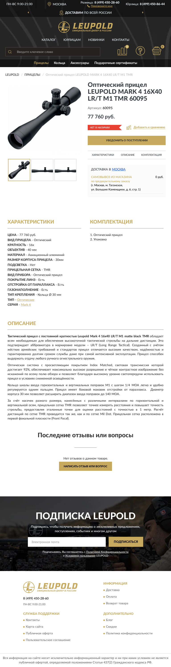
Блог (109, 620)
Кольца (59, 63)
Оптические (25, 300)
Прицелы (41, 63)
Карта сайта (34, 627)
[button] (99, 5)
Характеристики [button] (103, 155)
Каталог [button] (49, 40)
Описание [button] (127, 155)
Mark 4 (26, 304)
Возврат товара (117, 603)
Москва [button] (119, 169)
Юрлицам (72, 40)
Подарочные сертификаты (115, 63)
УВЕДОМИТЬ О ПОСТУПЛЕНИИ (127, 140)
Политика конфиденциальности (129, 633)
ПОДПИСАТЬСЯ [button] (126, 541)
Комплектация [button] (151, 155)
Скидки (111, 627)
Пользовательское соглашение (48, 640)
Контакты (120, 40)
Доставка (113, 590)
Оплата (111, 596)
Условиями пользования (80, 555)
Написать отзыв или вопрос (85, 466)
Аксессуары (80, 63)
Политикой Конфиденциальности (107, 552)
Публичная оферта (39, 633)
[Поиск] (9, 51)
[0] (157, 50)
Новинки (96, 40)
